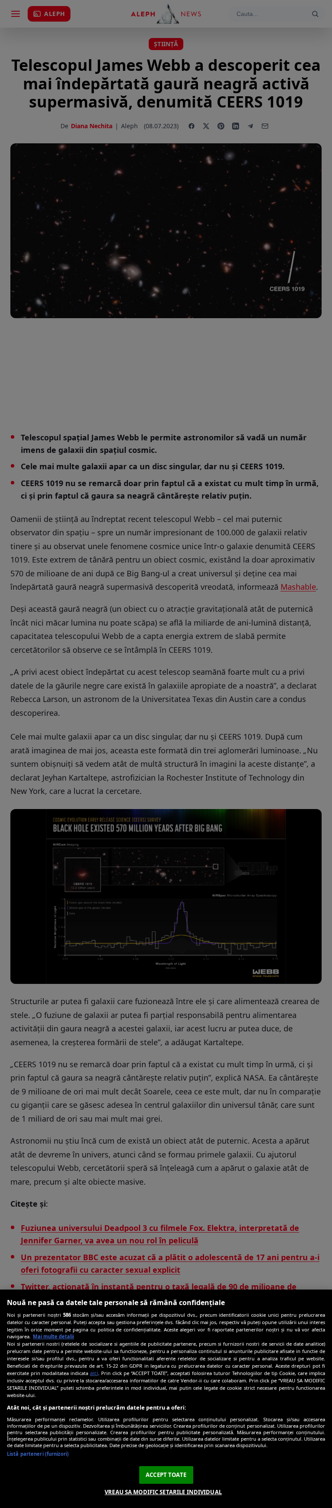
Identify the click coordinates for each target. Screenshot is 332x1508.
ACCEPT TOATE (166, 1475)
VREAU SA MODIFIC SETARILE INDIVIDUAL (163, 1492)
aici (94, 1373)
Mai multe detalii (53, 1336)
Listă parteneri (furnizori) (38, 1454)
